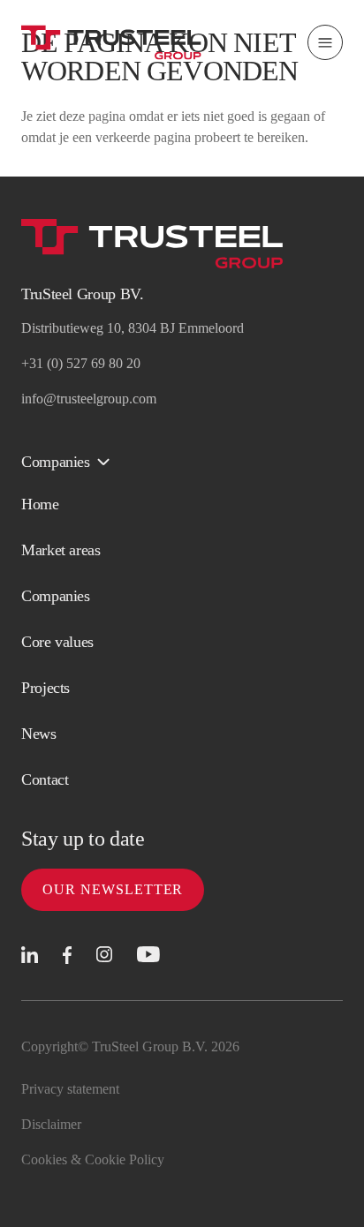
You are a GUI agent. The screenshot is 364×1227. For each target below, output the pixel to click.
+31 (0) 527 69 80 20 (80, 363)
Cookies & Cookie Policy (92, 1159)
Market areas (61, 550)
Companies (55, 596)
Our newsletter (112, 889)
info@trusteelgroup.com (88, 398)
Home (40, 504)
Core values (57, 642)
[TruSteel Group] (111, 42)
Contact (44, 779)
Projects (45, 687)
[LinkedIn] (29, 954)
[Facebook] (67, 955)
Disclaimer (51, 1124)
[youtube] (148, 954)
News (39, 733)
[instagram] (104, 954)
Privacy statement (70, 1088)
